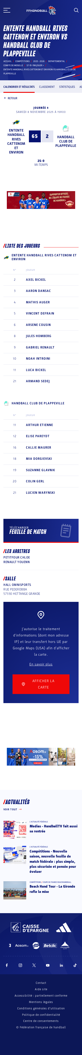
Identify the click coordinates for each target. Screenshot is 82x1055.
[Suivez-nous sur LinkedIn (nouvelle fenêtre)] (61, 965)
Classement (47, 86)
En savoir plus (41, 664)
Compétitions (22, 61)
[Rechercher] (76, 10)
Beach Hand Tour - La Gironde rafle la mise (52, 889)
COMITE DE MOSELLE (13, 65)
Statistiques (67, 86)
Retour (12, 98)
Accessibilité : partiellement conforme (41, 996)
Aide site (41, 989)
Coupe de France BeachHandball (57, 882)
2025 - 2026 (38, 61)
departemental (56, 61)
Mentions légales (41, 1002)
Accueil (7, 61)
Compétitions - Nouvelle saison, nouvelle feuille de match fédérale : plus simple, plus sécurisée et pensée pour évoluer (53, 861)
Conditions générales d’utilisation (41, 1008)
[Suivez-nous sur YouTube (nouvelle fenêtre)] (48, 965)
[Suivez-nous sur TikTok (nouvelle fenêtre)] (75, 965)
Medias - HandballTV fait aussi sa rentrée (53, 829)
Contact (41, 983)
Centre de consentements (41, 1021)
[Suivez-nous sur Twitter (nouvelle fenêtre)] (34, 965)
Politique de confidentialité (41, 1015)
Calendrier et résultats (19, 86)
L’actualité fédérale (39, 822)
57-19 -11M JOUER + (35, 65)
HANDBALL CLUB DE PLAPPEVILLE (65, 141)
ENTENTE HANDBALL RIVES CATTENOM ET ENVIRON (16, 141)
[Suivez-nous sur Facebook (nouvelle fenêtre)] (6, 965)
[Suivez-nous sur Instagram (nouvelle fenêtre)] (20, 965)
